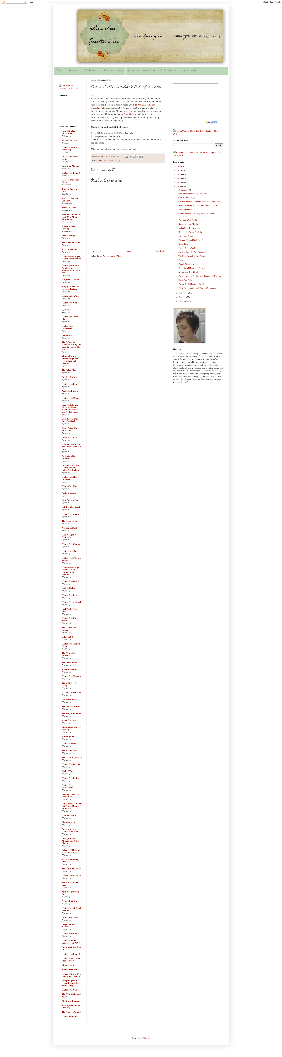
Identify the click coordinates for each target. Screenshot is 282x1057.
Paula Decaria (105, 156)
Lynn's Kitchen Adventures (68, 132)
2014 (179, 170)
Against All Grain (70, 390)
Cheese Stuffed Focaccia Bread (191, 284)
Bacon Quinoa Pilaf (186, 209)
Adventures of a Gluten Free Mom (70, 830)
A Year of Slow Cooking (68, 227)
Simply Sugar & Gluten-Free (69, 536)
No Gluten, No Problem (68, 457)
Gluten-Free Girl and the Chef (71, 909)
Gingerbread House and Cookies (191, 268)
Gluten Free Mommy (71, 397)
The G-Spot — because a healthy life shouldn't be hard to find (71, 346)
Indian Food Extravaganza (189, 228)
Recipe (117, 160)
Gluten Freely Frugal (71, 602)
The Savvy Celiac (69, 520)
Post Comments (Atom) (112, 255)
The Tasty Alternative (71, 713)
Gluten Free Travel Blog (70, 317)
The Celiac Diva (69, 370)
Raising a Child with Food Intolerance (71, 851)
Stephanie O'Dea (69, 901)
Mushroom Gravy (185, 236)
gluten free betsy (69, 720)
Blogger (146, 1038)
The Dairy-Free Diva (71, 706)
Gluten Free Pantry (70, 595)
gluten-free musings (70, 669)
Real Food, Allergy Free (70, 610)
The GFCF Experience (72, 757)
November (183, 293)
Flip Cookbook (68, 822)
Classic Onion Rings (186, 197)
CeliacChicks (67, 335)
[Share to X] (136, 156)
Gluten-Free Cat (69, 550)
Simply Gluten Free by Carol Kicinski (70, 287)
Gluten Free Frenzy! (71, 172)
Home (60, 70)
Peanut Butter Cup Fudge (188, 248)
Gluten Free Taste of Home (71, 645)
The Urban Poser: (70, 662)
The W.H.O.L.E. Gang (69, 684)
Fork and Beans (69, 815)
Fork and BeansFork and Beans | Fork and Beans (71, 447)
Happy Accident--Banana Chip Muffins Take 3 (197, 205)
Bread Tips (183, 244)
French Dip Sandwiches (188, 264)
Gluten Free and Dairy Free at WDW (71, 941)
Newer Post (96, 250)
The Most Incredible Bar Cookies (192, 256)
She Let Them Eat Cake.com (70, 199)
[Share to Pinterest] (142, 156)
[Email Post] (126, 156)
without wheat (68, 965)
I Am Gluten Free (70, 917)
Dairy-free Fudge (185, 280)
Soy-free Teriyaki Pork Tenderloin (192, 252)
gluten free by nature (71, 514)
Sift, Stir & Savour (70, 279)
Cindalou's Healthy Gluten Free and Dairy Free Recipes (70, 467)
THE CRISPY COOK (71, 868)
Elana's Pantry (68, 235)
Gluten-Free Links (70, 1016)
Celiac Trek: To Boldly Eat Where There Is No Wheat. (72, 806)
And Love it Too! (69, 437)
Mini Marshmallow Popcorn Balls (192, 193)
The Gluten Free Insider (69, 628)
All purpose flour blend (188, 272)
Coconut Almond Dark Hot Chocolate (194, 240)
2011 (179, 182)
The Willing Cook (70, 750)
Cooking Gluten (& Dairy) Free (70, 795)
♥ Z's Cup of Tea (69, 249)
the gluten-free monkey (68, 925)
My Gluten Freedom (71, 1000)
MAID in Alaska (69, 207)
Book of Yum (68, 771)
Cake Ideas (168, 70)
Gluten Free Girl (69, 302)
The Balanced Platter (71, 242)
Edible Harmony (69, 699)
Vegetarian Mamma (70, 165)
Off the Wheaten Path (72, 875)
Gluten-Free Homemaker (67, 327)
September (183, 301)
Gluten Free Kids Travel (69, 619)
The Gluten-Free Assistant (69, 654)
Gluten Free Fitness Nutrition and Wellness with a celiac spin (71, 269)
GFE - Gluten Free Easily (70, 181)
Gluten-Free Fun (69, 486)
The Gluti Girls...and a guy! (71, 995)
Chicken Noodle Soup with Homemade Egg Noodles (200, 201)
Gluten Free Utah (70, 989)
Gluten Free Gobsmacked (67, 786)
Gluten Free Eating (70, 778)
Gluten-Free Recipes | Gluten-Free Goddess (71, 257)
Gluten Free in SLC (70, 581)
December (183, 190)
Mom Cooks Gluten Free (70, 893)
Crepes (181, 260)
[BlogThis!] (134, 156)
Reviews (133, 70)
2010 (179, 186)
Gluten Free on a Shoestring (69, 148)
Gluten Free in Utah (71, 764)
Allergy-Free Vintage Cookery (71, 728)
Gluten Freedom (69, 743)
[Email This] (131, 156)
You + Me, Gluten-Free (70, 883)
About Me (149, 70)
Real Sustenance (69, 493)
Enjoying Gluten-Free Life (71, 948)
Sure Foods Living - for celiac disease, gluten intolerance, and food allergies (70, 408)
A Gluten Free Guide (71, 692)
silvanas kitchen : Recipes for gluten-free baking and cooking (70, 360)
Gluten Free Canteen (71, 544)
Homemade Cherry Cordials (190, 232)
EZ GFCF (66, 309)
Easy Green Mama (70, 500)
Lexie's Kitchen (68, 588)
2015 (179, 166)
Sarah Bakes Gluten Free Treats (71, 429)
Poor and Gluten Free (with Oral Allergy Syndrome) (71, 217)
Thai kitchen (130, 114)
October (182, 297)
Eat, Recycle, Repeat (71, 506)
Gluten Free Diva (69, 383)
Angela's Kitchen (69, 377)
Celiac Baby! (67, 636)
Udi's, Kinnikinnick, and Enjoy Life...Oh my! (197, 288)
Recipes (74, 70)
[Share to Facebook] (139, 156)
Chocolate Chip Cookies (188, 220)
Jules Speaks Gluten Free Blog (71, 1006)
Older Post (159, 250)
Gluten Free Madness (71, 676)
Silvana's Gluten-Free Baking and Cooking (71, 975)
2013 (179, 174)
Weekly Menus (114, 70)
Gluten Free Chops (70, 933)
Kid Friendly (109, 160)
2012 (179, 178)
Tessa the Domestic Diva (70, 190)
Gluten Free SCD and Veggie (71, 559)
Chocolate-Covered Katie (70, 157)
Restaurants (188, 70)
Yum (93, 95)
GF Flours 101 (92, 70)
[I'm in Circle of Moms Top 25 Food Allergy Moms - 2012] (198, 133)
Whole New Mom (69, 140)
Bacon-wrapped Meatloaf (188, 224)
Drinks (100, 160)
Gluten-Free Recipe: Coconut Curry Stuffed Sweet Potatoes (71, 571)
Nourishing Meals (69, 527)
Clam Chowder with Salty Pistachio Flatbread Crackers (197, 214)
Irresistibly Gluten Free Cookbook (70, 420)
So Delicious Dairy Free (70, 860)
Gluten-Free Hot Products (69, 478)
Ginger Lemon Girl (70, 295)
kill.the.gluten (68, 736)
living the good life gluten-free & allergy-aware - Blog (71, 983)
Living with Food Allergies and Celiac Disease (70, 841)
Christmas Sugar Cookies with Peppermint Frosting (199, 276)
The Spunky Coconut (71, 1012)
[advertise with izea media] (212, 123)
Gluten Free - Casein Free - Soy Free (71, 959)
